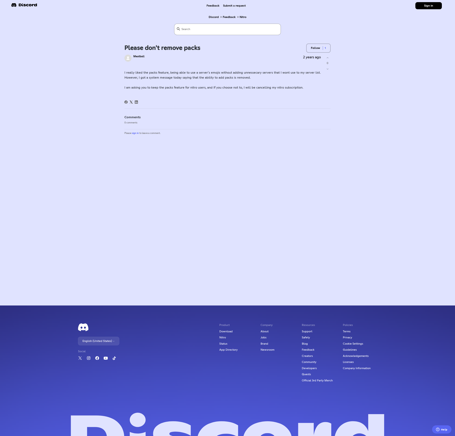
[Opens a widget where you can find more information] (441, 429)
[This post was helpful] (327, 58)
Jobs (263, 337)
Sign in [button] (428, 5)
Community (309, 362)
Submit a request (234, 5)
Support (307, 331)
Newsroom (267, 349)
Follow (315, 48)
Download (226, 331)
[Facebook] (126, 102)
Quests (306, 374)
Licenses (348, 362)
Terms (346, 331)
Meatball (138, 56)
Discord (214, 17)
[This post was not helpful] (327, 69)
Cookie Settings (353, 343)
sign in (135, 133)
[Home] (24, 6)
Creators (307, 356)
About (265, 331)
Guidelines (350, 349)
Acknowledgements (356, 356)
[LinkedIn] (136, 102)
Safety (306, 337)
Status (223, 343)
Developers (309, 368)
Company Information (357, 368)
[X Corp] (131, 102)
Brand (264, 343)
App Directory (228, 349)
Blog (305, 343)
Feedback (213, 5)
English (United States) (97, 341)
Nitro (243, 17)
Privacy (347, 337)
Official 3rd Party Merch (317, 380)
